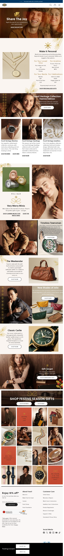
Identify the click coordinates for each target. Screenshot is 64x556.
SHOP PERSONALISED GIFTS (47, 88)
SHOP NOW (46, 107)
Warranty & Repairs (47, 490)
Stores (24, 503)
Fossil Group (25, 497)
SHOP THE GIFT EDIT (16, 27)
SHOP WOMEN (5, 152)
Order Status (45, 487)
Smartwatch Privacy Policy (49, 510)
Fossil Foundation (26, 500)
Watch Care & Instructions (49, 494)
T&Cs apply (6, 511)
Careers (24, 494)
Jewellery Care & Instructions (49, 497)
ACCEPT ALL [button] (23, 546)
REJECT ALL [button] (23, 552)
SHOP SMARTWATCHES (46, 372)
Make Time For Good (27, 490)
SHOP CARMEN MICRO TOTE (11, 211)
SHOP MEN (16, 152)
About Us (24, 487)
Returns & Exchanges (47, 503)
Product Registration (47, 500)
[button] (13, 192)
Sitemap (24, 506)
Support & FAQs (46, 506)
